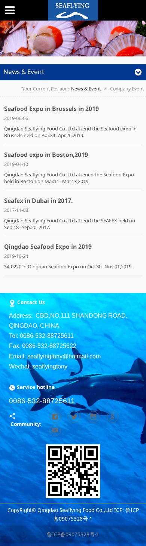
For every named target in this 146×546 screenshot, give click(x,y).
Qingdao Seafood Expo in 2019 (48, 247)
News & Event (86, 89)
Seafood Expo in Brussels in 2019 (51, 109)
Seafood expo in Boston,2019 (46, 155)
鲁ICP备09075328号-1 (73, 534)
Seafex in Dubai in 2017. (38, 201)
